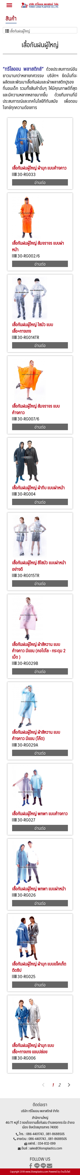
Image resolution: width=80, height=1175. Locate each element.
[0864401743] (37, 1165)
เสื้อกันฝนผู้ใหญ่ (19, 30)
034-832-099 (47, 1143)
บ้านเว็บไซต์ (65, 1172)
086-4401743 (35, 1134)
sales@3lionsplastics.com (45, 1148)
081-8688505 (55, 1134)
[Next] (69, 1085)
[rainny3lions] (43, 1165)
